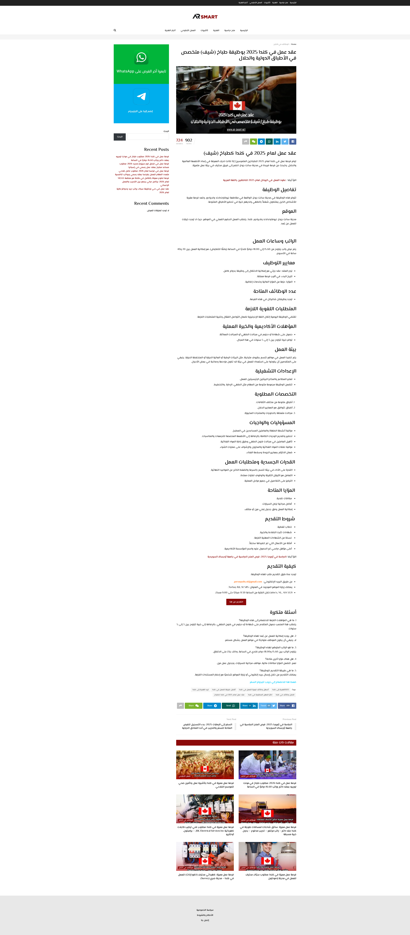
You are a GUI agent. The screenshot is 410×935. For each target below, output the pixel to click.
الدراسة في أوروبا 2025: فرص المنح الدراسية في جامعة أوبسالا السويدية (247, 557)
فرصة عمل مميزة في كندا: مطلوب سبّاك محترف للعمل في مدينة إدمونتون (271, 876)
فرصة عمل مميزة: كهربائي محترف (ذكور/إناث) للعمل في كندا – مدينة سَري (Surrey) (206, 876)
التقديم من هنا (236, 602)
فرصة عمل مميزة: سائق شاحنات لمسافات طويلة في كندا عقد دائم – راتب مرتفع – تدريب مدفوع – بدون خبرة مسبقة (268, 831)
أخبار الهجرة (243, 2)
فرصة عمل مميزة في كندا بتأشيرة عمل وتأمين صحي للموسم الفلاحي (206, 785)
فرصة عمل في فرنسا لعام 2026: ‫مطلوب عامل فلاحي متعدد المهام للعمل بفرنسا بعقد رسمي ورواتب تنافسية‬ (142, 172)
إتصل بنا (205, 920)
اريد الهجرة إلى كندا (201, 689)
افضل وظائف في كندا (285, 694)
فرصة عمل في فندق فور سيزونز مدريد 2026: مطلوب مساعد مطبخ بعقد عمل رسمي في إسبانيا (144, 165)
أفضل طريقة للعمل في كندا (223, 689)
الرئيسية (293, 2)
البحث (166, 131)
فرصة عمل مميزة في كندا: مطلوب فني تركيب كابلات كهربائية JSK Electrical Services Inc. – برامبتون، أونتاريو (205, 831)
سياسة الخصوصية (205, 910)
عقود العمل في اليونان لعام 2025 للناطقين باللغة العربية (254, 180)
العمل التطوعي (256, 2)
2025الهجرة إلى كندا (280, 689)
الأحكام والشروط (205, 915)
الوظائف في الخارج (281, 44)
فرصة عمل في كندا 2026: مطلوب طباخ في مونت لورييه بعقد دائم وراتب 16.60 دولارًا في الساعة (269, 785)
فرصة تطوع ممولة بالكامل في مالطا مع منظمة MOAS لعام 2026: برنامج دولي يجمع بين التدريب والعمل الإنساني (143, 182)
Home (293, 44)
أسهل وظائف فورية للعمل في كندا (254, 689)
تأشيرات (267, 2)
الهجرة (274, 2)
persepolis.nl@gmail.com (248, 582)
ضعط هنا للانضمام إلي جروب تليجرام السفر (273, 682)
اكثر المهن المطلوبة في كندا (260, 694)
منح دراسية (283, 2)
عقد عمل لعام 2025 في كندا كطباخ (229, 694)
